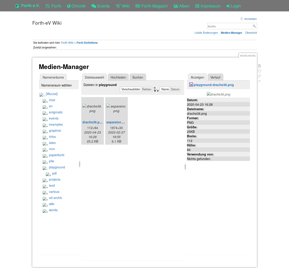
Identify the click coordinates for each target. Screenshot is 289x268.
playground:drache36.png (214, 84)
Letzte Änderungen (206, 32)
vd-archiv (55, 197)
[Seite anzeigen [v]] (259, 65)
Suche (255, 26)
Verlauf (215, 77)
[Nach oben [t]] (259, 80)
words (53, 210)
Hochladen (118, 77)
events (53, 118)
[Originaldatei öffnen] (218, 93)
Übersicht (251, 32)
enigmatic (56, 112)
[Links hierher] (259, 75)
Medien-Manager (231, 33)
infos (52, 136)
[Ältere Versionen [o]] (259, 70)
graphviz (55, 130)
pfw (51, 161)
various (54, 191)
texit (52, 185)
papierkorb (56, 155)
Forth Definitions (87, 43)
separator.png (117, 122)
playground (57, 167)
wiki (51, 203)
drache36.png (93, 122)
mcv (52, 148)
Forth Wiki (67, 42)
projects (54, 179)
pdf (54, 173)
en (51, 106)
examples (56, 124)
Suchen (137, 77)
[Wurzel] (52, 93)
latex (52, 142)
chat (52, 100)
